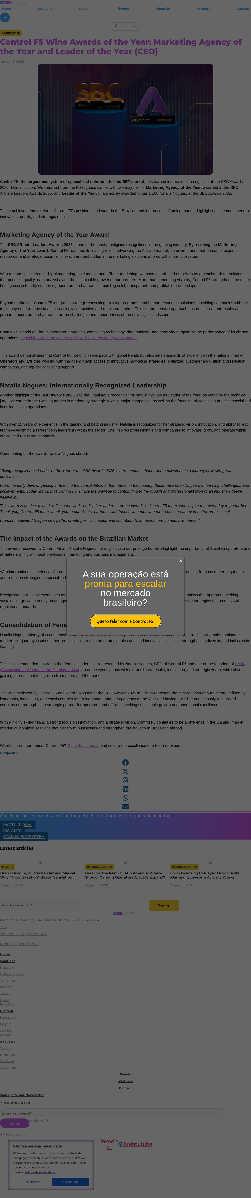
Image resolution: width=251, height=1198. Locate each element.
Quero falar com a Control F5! (125, 621)
